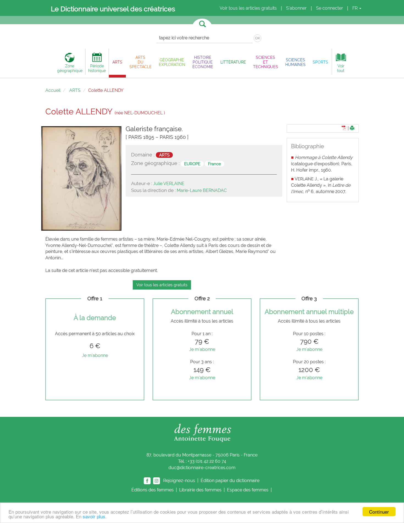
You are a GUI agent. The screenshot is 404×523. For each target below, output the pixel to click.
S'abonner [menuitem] (296, 8)
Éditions (152, 489)
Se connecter (329, 8)
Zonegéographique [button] (69, 68)
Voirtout (340, 68)
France (214, 163)
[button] (117, 62)
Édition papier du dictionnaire (231, 480)
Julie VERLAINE (168, 183)
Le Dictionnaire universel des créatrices (113, 9)
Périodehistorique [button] (97, 68)
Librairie (200, 489)
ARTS (75, 90)
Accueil (52, 90)
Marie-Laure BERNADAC (202, 190)
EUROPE (192, 163)
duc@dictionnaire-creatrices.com (202, 467)
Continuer (379, 511)
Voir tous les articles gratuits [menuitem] (248, 8)
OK (257, 38)
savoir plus (94, 516)
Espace (248, 489)
